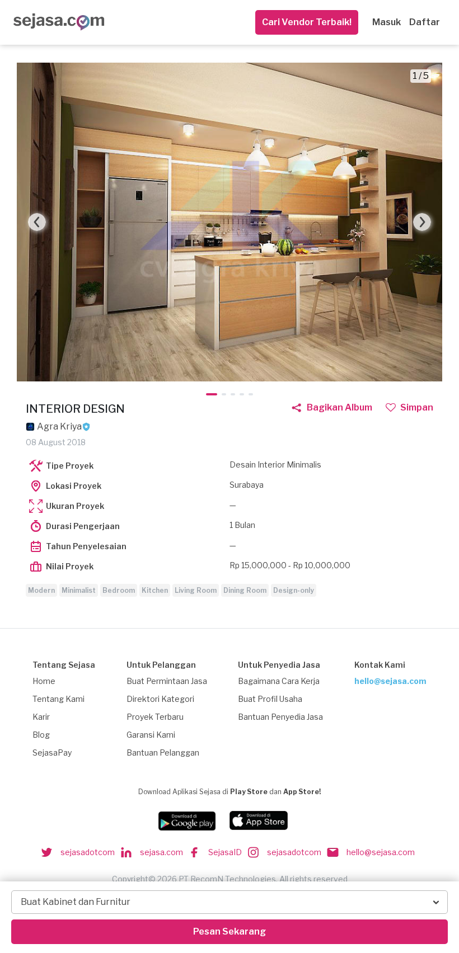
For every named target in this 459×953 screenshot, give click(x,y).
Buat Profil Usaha (270, 699)
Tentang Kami (58, 699)
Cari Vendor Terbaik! (307, 22)
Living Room (196, 590)
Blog (41, 734)
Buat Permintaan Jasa (167, 681)
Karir (41, 716)
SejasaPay (52, 752)
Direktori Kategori (160, 699)
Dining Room (244, 590)
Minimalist (79, 590)
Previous (37, 222)
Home (43, 681)
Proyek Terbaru (155, 716)
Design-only (293, 590)
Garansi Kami (151, 734)
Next (422, 222)
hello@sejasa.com (390, 681)
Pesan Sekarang (229, 931)
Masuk (386, 22)
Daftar (424, 22)
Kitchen (155, 590)
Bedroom (118, 590)
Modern (41, 590)
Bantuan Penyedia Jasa (280, 716)
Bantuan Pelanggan (163, 752)
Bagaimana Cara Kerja (279, 681)
